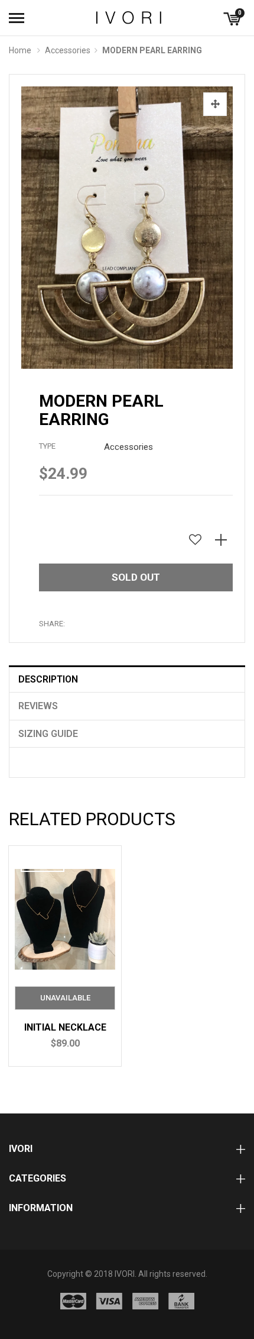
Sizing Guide (48, 733)
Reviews (38, 706)
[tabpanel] (65, 956)
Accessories (67, 50)
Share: (52, 623)
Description (48, 679)
